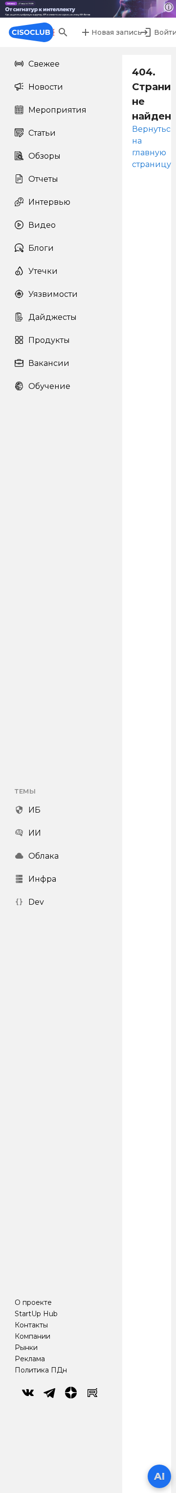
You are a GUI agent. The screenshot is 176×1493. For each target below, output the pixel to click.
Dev (36, 902)
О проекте (33, 1302)
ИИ (34, 833)
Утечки (43, 271)
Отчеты (43, 179)
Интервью (49, 202)
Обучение (49, 386)
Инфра (42, 879)
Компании (32, 1336)
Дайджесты (52, 317)
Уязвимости (53, 294)
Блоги (41, 248)
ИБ (34, 810)
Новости (45, 87)
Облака (43, 856)
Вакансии (48, 363)
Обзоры (44, 156)
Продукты (49, 340)
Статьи (42, 133)
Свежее (44, 64)
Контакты (31, 1325)
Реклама (30, 1358)
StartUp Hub (36, 1313)
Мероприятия (57, 110)
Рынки (26, 1347)
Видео (42, 225)
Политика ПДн (41, 1370)
